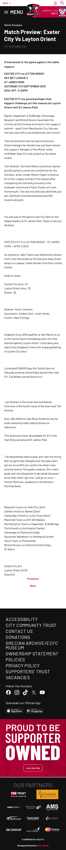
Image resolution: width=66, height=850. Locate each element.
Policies (15, 659)
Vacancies (18, 677)
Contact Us (19, 631)
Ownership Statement (32, 653)
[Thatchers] (33, 818)
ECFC (5, 3)
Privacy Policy (23, 665)
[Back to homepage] (33, 10)
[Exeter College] (33, 830)
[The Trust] (19, 794)
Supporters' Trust (28, 671)
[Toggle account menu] (55, 3)
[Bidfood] (14, 818)
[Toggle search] (62, 3)
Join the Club (33, 768)
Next (33, 585)
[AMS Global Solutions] (52, 807)
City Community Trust (31, 625)
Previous (33, 578)
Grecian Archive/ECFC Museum (32, 645)
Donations (18, 637)
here (39, 376)
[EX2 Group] (14, 830)
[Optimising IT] (52, 818)
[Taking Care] (33, 807)
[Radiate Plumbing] (52, 830)
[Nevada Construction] (47, 794)
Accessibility (22, 619)
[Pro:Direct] (14, 807)
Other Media (43, 845)
